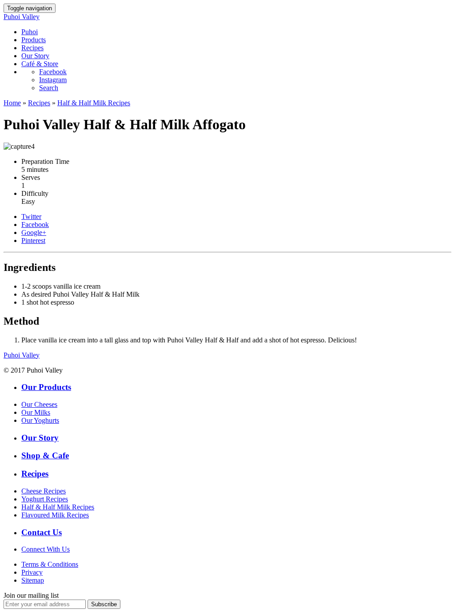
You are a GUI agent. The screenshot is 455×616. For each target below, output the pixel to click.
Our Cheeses (39, 404)
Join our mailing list (31, 595)
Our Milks (35, 412)
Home (12, 103)
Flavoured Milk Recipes (55, 515)
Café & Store (39, 64)
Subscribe (104, 604)
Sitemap (32, 580)
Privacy (32, 572)
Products (33, 40)
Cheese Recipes (43, 491)
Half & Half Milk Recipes (93, 103)
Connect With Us (45, 549)
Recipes (32, 48)
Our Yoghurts (40, 420)
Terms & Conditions (49, 564)
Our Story (35, 56)
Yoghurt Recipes (44, 499)
